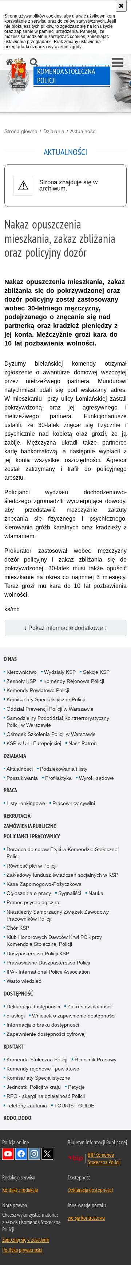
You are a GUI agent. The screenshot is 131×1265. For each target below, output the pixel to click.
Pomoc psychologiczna (33, 902)
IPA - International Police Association (48, 972)
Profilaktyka (58, 778)
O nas (10, 659)
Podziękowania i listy (63, 769)
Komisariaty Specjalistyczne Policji (46, 699)
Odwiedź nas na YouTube (8, 1154)
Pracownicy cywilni (73, 803)
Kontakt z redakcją (20, 1189)
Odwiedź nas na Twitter (47, 1154)
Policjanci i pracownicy (32, 836)
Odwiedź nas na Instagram (34, 1154)
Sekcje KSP (96, 672)
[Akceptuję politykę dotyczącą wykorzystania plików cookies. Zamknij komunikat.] (121, 6)
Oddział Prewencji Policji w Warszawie (50, 709)
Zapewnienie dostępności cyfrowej (46, 1034)
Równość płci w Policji (31, 866)
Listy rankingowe (26, 803)
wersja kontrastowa (86, 1217)
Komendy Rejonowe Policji (73, 681)
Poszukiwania (22, 778)
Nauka (95, 893)
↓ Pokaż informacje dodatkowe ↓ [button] (65, 628)
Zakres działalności (89, 1006)
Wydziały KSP (60, 672)
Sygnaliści (69, 893)
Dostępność (18, 993)
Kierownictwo (22, 672)
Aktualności (83, 131)
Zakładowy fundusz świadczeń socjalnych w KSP (62, 875)
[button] (117, 63)
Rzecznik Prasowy (95, 1059)
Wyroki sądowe (96, 778)
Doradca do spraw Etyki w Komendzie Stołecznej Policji (63, 852)
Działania (53, 131)
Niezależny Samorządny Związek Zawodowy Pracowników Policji (58, 915)
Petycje (76, 1087)
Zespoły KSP (21, 681)
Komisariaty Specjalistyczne (38, 1078)
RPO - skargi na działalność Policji (46, 1096)
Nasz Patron (82, 743)
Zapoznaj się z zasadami (25, 1239)
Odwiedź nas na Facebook (21, 1154)
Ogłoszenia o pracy (29, 893)
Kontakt (14, 1046)
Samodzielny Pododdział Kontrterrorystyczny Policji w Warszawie (58, 721)
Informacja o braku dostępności (43, 1025)
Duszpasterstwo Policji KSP (38, 953)
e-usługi (16, 1016)
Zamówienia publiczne (30, 826)
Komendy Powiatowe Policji (38, 690)
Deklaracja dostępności (33, 1006)
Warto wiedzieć (24, 981)
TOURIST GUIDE (74, 1106)
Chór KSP (18, 928)
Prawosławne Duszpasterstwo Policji (48, 963)
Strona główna (20, 131)
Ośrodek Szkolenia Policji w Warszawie (51, 734)
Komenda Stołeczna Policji (37, 1059)
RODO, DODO (17, 1118)
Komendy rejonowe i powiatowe (43, 1069)
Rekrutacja (17, 816)
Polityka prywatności (22, 1249)
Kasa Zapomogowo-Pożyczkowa (44, 884)
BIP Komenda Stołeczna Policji (104, 1158)
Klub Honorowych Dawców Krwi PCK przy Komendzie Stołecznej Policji (54, 940)
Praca (10, 790)
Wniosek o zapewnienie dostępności (73, 1016)
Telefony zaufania (27, 1106)
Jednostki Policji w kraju (34, 1087)
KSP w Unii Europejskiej (34, 743)
